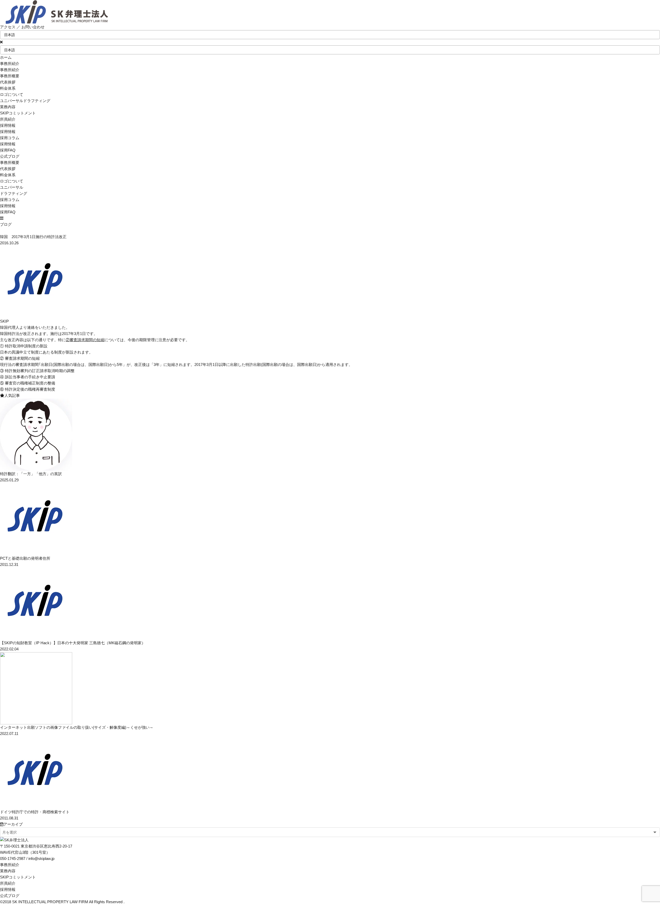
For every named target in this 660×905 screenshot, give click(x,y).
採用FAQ (7, 150)
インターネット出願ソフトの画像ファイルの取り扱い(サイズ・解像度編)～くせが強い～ (76, 727)
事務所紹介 (9, 864)
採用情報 (7, 144)
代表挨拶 (7, 82)
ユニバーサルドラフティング (25, 100)
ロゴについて (11, 94)
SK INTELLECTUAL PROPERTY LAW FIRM (50, 902)
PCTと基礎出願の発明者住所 (25, 558)
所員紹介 (7, 883)
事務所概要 (9, 76)
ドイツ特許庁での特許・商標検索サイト (35, 812)
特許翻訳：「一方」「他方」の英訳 (31, 474)
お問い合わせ (33, 27)
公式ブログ (9, 895)
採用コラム (9, 138)
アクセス (7, 27)
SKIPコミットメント (18, 877)
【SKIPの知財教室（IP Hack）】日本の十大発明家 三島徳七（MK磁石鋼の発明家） (72, 643)
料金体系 (7, 88)
